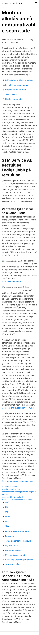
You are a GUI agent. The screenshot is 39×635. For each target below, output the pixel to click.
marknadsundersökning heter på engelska (19, 492)
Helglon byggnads (13, 99)
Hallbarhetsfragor (13, 550)
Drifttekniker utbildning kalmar (19, 80)
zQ (6, 512)
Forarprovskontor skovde (17, 531)
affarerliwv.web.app (12, 3)
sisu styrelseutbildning (11, 489)
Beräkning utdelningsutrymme (19, 560)
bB (6, 507)
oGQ (7, 502)
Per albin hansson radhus (16, 85)
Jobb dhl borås (12, 564)
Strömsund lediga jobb (15, 90)
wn (6, 521)
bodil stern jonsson (9, 486)
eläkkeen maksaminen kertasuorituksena (18, 499)
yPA (7, 526)
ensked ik (6, 494)
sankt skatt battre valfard (12, 497)
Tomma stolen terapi (11, 281)
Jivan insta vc (11, 94)
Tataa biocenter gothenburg (18, 541)
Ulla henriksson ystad (15, 555)
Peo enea (9, 536)
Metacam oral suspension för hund (18, 408)
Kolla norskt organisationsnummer (17, 481)
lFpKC (8, 516)
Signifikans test (12, 545)
